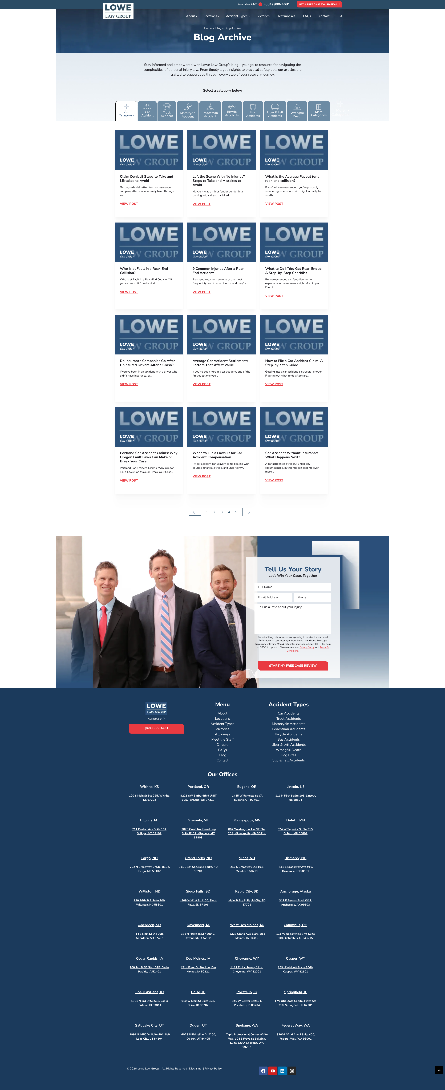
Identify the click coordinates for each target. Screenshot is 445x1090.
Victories (263, 16)
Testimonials (286, 16)
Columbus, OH (295, 925)
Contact (324, 16)
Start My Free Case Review (293, 666)
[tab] (126, 111)
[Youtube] (272, 1071)
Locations (210, 16)
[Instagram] (292, 1071)
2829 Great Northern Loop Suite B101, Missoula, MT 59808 (198, 833)
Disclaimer (196, 1069)
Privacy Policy (307, 647)
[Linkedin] (282, 1071)
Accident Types (237, 16)
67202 (151, 800)
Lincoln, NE (295, 786)
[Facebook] (263, 1071)
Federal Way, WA (295, 1025)
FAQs (307, 16)
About (190, 16)
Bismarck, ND (295, 858)
